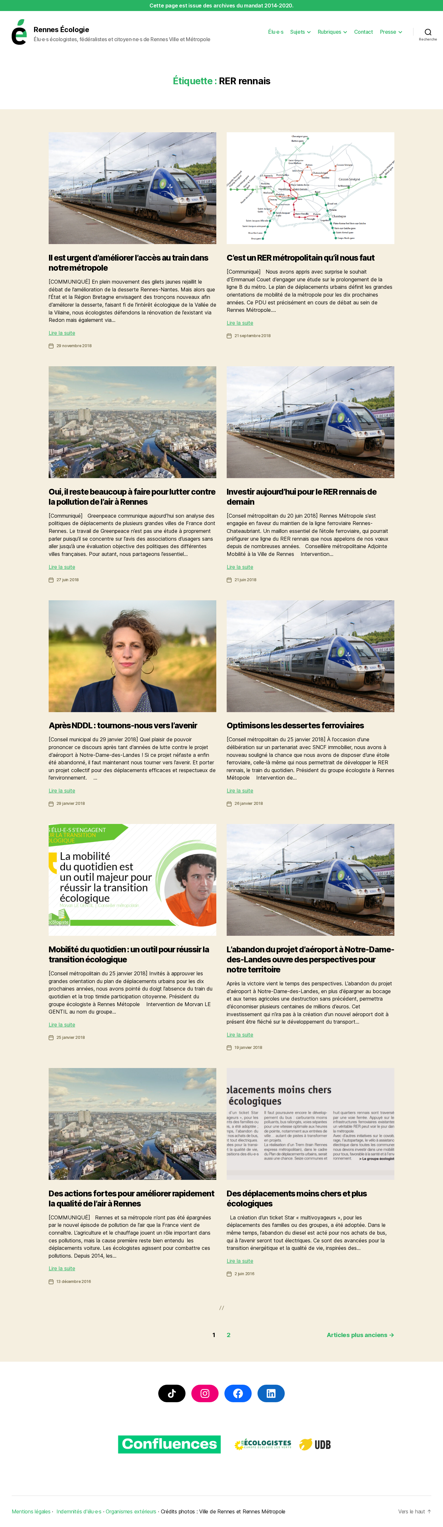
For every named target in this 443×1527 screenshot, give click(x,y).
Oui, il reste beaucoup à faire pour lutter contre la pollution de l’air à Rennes (132, 497)
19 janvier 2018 (248, 1047)
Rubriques (329, 32)
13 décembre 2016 (73, 1281)
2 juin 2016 (244, 1273)
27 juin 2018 (67, 579)
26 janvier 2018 (248, 803)
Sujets (297, 32)
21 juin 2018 (245, 579)
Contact (363, 32)
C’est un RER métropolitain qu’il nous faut (301, 258)
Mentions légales (31, 1511)
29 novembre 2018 (74, 345)
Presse (388, 32)
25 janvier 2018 (70, 1037)
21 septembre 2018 (252, 335)
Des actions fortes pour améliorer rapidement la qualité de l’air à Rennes (132, 1198)
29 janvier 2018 (70, 803)
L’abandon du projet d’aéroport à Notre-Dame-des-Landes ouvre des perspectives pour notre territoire (310, 959)
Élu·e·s (275, 32)
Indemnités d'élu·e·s (79, 1511)
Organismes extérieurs (131, 1511)
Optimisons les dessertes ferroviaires (295, 725)
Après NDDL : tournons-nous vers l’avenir (123, 725)
